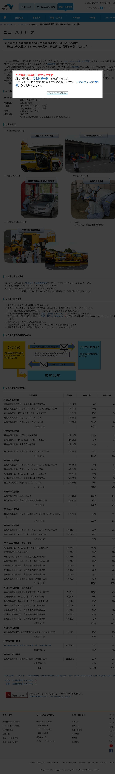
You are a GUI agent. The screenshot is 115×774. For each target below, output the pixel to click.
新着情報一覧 (40, 78)
